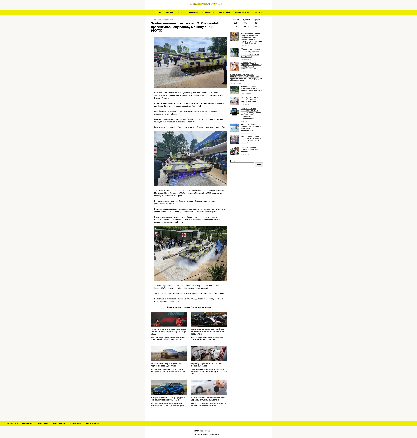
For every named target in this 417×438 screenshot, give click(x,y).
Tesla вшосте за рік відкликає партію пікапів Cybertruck (166, 364)
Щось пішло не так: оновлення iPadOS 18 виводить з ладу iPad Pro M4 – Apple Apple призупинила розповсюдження (251, 114)
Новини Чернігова (92, 423)
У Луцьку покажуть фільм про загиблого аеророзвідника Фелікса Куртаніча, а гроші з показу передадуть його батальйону (246, 78)
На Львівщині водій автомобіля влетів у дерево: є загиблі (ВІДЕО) (251, 88)
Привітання (258, 12)
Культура (244, 71)
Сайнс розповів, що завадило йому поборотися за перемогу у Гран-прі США (168, 331)
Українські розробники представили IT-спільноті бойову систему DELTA (251, 138)
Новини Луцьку (235, 83)
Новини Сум (245, 45)
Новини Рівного (75, 423)
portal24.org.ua (12, 423)
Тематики (169, 12)
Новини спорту (224, 12)
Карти (179, 12)
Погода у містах (192, 12)
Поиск (232, 161)
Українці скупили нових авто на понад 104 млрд (207, 364)
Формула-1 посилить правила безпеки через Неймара (250, 149)
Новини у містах (208, 12)
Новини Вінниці (27, 423)
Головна (158, 12)
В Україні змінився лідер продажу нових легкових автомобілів (168, 398)
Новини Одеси (43, 423)
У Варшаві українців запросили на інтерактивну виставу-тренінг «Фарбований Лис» (251, 66)
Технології (244, 121)
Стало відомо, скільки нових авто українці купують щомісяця (208, 398)
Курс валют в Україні (241, 12)
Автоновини (245, 104)
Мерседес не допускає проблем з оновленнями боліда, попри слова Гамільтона (208, 331)
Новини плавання (247, 133)
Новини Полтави (59, 423)
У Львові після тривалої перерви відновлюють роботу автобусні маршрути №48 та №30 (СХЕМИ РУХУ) (250, 53)
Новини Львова (246, 59)
